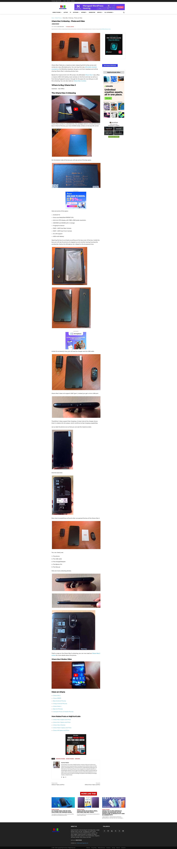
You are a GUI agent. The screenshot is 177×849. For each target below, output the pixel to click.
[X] (111, 26)
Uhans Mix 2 (56, 695)
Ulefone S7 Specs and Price (58, 784)
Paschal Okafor (70, 26)
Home (53, 17)
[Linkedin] (120, 26)
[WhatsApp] (117, 26)
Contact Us (123, 847)
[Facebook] (108, 26)
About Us (118, 847)
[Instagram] (108, 831)
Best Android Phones (59, 701)
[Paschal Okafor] (56, 769)
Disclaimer (108, 847)
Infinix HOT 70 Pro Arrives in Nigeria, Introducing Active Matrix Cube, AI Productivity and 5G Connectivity (113, 813)
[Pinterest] (114, 26)
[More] (124, 26)
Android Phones (60, 758)
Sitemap (113, 847)
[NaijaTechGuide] (63, 7)
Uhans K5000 (57, 698)
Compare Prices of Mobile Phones (63, 711)
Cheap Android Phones (60, 703)
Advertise (88, 847)
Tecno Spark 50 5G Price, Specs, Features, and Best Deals (87, 811)
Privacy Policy (94, 847)
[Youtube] (123, 831)
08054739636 (79, 840)
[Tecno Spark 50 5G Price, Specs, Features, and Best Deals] (88, 802)
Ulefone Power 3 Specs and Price (92, 784)
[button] (123, 12)
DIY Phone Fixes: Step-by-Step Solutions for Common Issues (62, 811)
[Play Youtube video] (76, 109)
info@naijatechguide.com (82, 843)
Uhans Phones (70, 758)
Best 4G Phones (58, 709)
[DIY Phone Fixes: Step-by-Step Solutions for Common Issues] (63, 802)
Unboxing (77, 758)
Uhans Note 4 (57, 706)
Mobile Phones (58, 17)
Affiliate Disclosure (101, 847)
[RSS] (115, 831)
